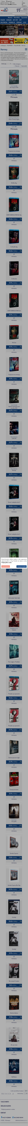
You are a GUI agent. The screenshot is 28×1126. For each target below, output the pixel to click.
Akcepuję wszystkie (21, 566)
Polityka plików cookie (6, 562)
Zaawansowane (5, 566)
